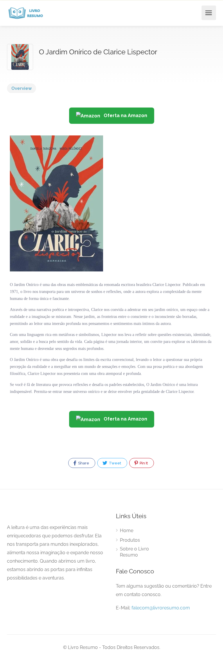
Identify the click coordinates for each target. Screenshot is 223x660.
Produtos (130, 540)
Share (83, 463)
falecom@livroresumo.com (161, 608)
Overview (21, 88)
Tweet (114, 463)
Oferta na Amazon (124, 115)
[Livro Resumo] (25, 13)
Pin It (143, 463)
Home (126, 530)
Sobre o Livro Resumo (134, 552)
